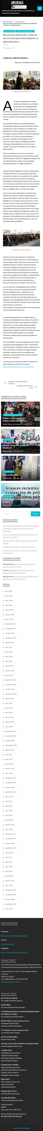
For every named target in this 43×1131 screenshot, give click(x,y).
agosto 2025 (9, 642)
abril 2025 (8, 661)
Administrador (7, 451)
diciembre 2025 (10, 624)
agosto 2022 (9, 797)
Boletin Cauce (8, 439)
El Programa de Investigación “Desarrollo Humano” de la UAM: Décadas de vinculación (19, 445)
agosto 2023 (9, 750)
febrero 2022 (9, 825)
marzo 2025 (9, 666)
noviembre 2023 (10, 736)
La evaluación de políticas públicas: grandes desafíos (20, 500)
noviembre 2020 (10, 895)
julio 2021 (8, 857)
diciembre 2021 (10, 834)
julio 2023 (8, 755)
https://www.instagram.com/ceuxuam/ (14, 952)
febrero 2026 (9, 614)
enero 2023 (9, 773)
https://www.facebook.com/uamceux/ (14, 936)
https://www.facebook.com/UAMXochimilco (18, 367)
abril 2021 (8, 871)
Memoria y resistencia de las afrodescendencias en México (14, 419)
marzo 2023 (9, 764)
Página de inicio (7, 21)
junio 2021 (8, 862)
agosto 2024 (9, 698)
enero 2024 (9, 726)
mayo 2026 (9, 600)
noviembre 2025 (10, 628)
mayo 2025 (9, 656)
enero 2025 (9, 675)
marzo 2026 (9, 610)
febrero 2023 (9, 768)
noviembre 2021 (10, 839)
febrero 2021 (9, 881)
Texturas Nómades (10, 475)
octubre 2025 (9, 633)
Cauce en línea (19, 21)
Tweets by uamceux (8, 944)
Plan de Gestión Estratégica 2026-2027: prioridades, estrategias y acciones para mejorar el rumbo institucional (21, 528)
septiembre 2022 (11, 792)
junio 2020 (8, 909)
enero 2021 (9, 885)
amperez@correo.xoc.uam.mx (11, 982)
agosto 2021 (9, 853)
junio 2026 (8, 596)
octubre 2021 (9, 843)
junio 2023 (8, 759)
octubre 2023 (9, 741)
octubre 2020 (9, 899)
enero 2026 (9, 619)
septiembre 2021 (11, 848)
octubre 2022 (9, 787)
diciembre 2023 (10, 731)
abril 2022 (8, 815)
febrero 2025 (9, 670)
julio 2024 (8, 703)
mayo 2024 (9, 708)
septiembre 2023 (11, 745)
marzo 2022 (9, 820)
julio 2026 (8, 591)
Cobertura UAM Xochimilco (25, 31)
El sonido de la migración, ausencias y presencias (19, 547)
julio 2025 (8, 647)
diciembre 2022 (10, 778)
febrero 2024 (9, 722)
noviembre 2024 (10, 684)
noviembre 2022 (10, 782)
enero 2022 (9, 829)
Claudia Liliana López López (11, 424)
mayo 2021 (9, 867)
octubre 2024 (9, 689)
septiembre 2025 (11, 638)
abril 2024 (8, 712)
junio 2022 (8, 806)
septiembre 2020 (11, 904)
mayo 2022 (9, 811)
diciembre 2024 (10, 680)
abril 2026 (8, 605)
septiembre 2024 (11, 694)
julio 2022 (8, 801)
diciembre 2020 (10, 890)
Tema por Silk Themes (21, 1128)
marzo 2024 (9, 717)
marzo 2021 (9, 876)
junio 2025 (8, 652)
